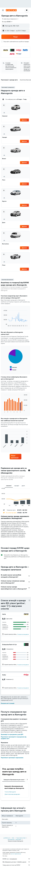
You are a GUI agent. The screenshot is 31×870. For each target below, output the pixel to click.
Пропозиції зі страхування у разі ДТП (12, 734)
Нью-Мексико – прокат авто (14, 839)
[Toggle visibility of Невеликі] (13, 367)
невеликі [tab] (8, 485)
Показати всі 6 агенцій (7, 703)
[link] (15, 456)
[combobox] (10, 19)
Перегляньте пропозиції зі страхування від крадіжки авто (13, 737)
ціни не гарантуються (16, 853)
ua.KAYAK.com (6, 838)
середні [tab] (16, 485)
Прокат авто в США (21, 838)
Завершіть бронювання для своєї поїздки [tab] (16, 779)
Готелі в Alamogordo (10, 792)
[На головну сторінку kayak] (11, 10)
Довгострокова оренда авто (12, 794)
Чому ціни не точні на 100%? (11, 865)
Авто (13, 838)
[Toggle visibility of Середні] (13, 370)
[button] (3, 10)
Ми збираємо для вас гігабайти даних (14, 862)
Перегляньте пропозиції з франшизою (12, 757)
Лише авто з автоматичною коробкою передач (16, 41)
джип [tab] (23, 485)
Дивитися (24, 120)
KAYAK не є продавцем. (10, 859)
